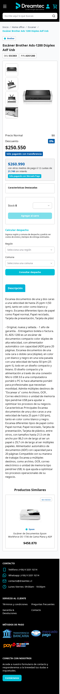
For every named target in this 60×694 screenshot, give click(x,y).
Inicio (5, 27)
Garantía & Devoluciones (10, 611)
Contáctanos (12, 677)
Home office (18, 27)
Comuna (9, 257)
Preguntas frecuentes (43, 604)
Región (9, 243)
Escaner (32, 27)
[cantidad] (42, 205)
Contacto (36, 610)
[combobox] (28, 16)
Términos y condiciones (15, 604)
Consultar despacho (30, 272)
